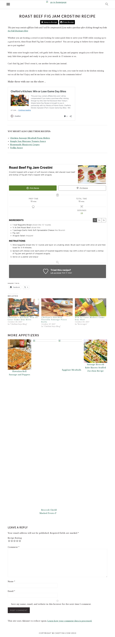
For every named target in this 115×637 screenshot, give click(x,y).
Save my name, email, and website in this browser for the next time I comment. (51, 604)
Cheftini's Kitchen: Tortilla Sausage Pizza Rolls (54, 319)
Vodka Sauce (16, 148)
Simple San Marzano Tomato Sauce (28, 141)
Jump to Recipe (50, 22)
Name (11, 581)
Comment (13, 547)
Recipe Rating (15, 538)
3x (104, 220)
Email (11, 591)
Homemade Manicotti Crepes (25, 144)
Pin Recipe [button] (83, 188)
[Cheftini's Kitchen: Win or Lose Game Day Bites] (23, 307)
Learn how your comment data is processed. (69, 621)
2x (99, 220)
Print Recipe (68, 22)
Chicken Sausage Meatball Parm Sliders (30, 138)
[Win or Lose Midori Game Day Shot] (90, 307)
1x (95, 220)
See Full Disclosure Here (18, 31)
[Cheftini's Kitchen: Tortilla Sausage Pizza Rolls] (57, 307)
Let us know (56, 273)
